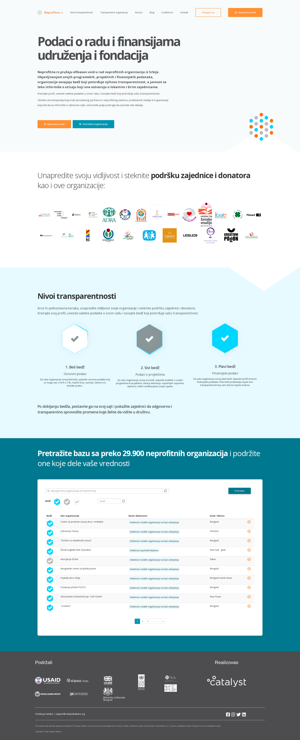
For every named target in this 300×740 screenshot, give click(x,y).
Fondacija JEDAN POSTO (73, 587)
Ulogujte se (208, 12)
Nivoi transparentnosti (81, 12)
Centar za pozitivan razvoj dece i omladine (81, 521)
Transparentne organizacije (114, 12)
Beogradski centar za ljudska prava (78, 568)
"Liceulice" (65, 605)
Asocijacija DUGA (69, 559)
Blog (152, 12)
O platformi (167, 12)
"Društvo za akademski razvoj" (76, 540)
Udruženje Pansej (69, 531)
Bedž (48, 500)
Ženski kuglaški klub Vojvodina (75, 549)
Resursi (138, 12)
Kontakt (184, 12)
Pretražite (240, 490)
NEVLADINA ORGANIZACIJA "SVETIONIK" (81, 596)
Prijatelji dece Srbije (70, 577)
